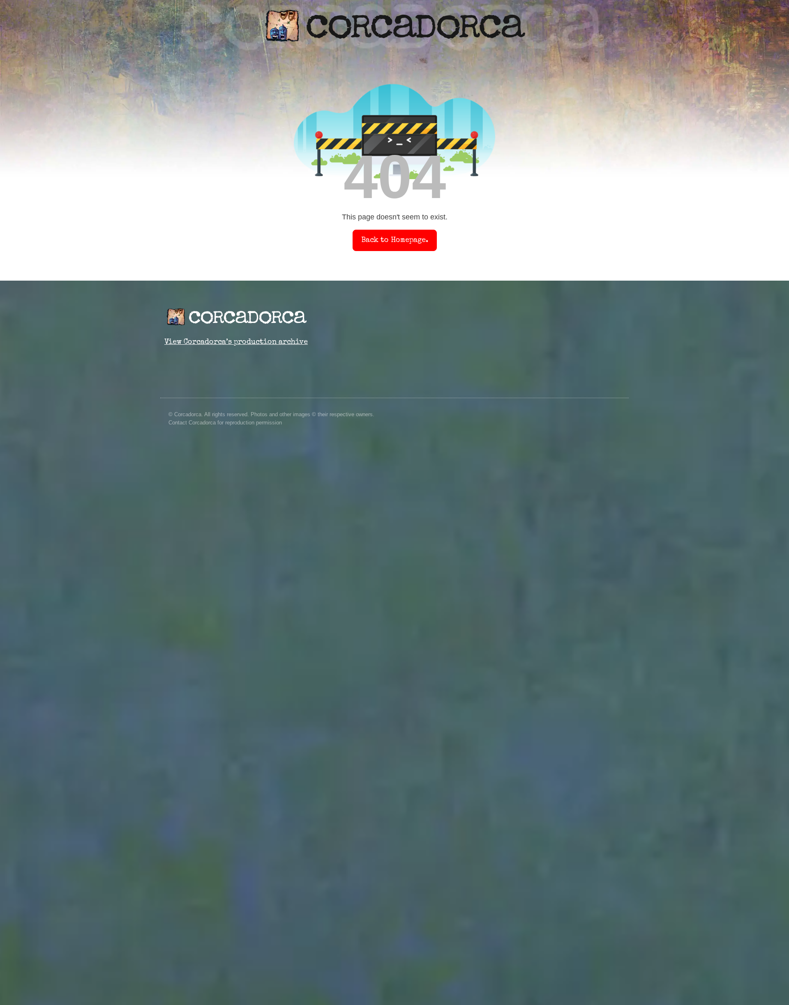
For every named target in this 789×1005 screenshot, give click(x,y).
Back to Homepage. (394, 240)
